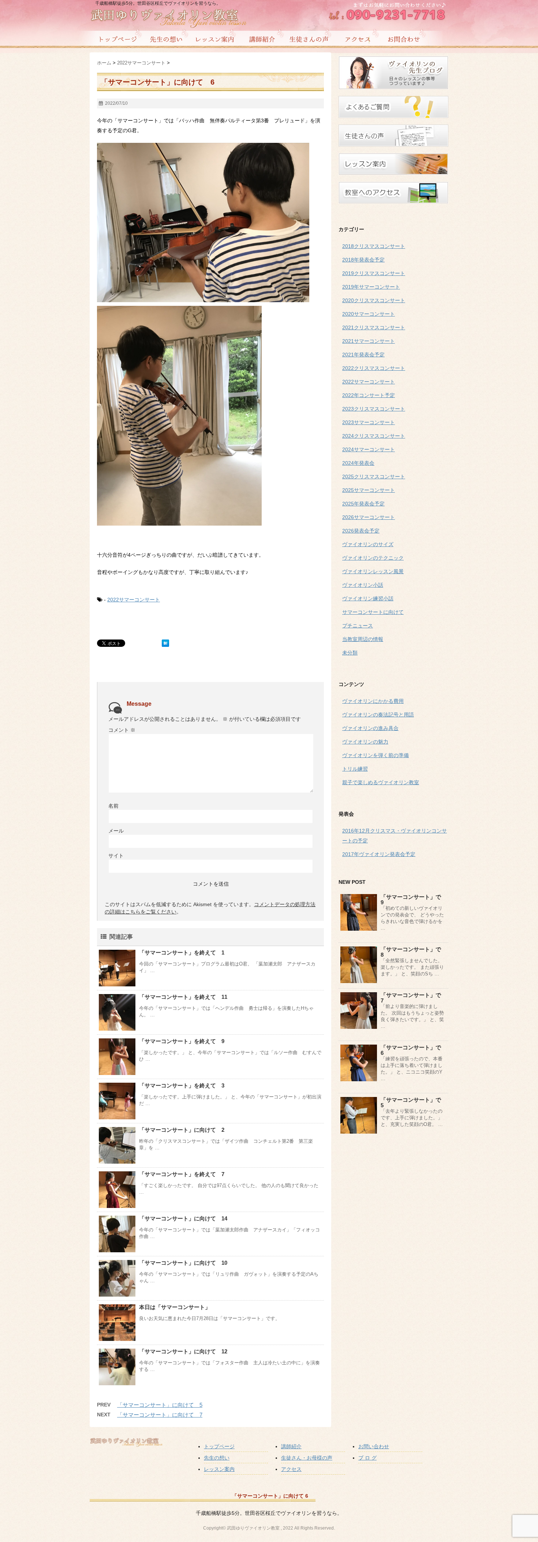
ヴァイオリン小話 (362, 585)
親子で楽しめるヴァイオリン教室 (380, 782)
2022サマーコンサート (133, 600)
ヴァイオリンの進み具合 (370, 728)
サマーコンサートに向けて (373, 612)
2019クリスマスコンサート (373, 273)
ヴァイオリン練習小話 (367, 598)
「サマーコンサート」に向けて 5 (159, 1405)
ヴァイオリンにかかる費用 (373, 701)
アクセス (291, 1469)
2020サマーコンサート (368, 314)
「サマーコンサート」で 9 (414, 899)
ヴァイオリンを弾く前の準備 (375, 755)
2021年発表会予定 (363, 354)
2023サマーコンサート (368, 422)
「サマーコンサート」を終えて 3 (181, 1085)
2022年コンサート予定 (368, 395)
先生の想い (216, 1458)
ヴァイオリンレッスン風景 (373, 571)
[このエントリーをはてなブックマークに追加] (165, 643)
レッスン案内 (219, 1469)
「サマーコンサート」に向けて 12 (183, 1351)
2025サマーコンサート (368, 490)
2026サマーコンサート (368, 517)
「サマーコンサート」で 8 (414, 952)
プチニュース (357, 626)
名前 (113, 806)
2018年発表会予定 (363, 260)
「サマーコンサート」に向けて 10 (183, 1263)
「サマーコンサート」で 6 (414, 1050)
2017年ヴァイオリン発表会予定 (378, 854)
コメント (121, 730)
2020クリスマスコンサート (373, 300)
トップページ (219, 1446)
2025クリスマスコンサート (373, 476)
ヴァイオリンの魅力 (365, 742)
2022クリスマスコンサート (373, 368)
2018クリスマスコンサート (373, 246)
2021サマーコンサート (368, 341)
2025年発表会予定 (363, 504)
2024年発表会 (358, 463)
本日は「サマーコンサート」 (174, 1307)
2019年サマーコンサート (371, 287)
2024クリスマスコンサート (373, 436)
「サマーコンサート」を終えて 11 (183, 997)
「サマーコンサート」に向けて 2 (181, 1130)
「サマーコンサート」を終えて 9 (181, 1041)
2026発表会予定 (361, 531)
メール (116, 831)
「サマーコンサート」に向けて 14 (183, 1218)
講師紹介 (291, 1446)
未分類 (350, 653)
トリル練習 (355, 769)
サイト (116, 856)
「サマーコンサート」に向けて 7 (159, 1415)
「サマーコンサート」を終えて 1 (181, 952)
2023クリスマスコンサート (373, 409)
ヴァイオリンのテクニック (373, 558)
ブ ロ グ (367, 1458)
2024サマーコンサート (368, 449)
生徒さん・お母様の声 (306, 1458)
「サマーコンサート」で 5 (414, 1102)
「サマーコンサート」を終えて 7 (181, 1174)
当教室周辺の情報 (362, 639)
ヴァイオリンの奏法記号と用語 (378, 715)
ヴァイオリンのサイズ (367, 544)
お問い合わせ (373, 1446)
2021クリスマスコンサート (373, 327)
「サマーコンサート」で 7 (414, 998)
